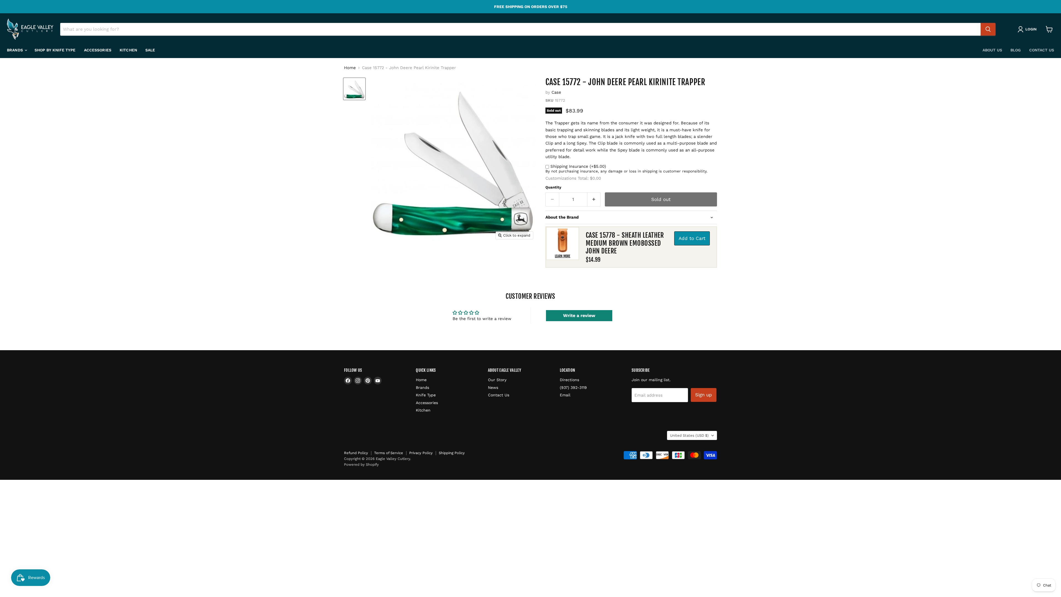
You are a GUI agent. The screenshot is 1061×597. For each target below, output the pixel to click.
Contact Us (1041, 50)
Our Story (497, 380)
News (493, 387)
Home (350, 68)
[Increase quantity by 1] (594, 199)
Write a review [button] (579, 315)
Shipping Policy (452, 453)
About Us (992, 50)
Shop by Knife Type (55, 50)
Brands (15, 50)
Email (565, 395)
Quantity (553, 187)
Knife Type (426, 395)
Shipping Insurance (578, 166)
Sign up (703, 394)
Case (556, 92)
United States (689, 435)
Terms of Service (388, 453)
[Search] (988, 29)
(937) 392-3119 (573, 387)
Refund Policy (356, 453)
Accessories (98, 50)
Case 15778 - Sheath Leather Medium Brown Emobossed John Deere (625, 243)
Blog (1015, 50)
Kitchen (128, 50)
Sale (150, 50)
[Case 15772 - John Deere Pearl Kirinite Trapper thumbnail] (354, 89)
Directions (569, 380)
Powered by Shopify (361, 464)
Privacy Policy (421, 453)
